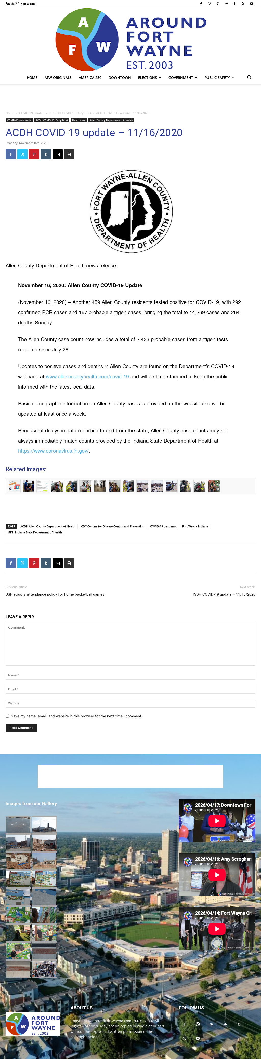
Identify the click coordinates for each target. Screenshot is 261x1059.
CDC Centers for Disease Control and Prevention (113, 526)
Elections (147, 77)
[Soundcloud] (226, 3)
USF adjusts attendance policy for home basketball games (55, 594)
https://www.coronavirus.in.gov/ (53, 450)
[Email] (58, 154)
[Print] (69, 154)
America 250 (90, 77)
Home (32, 77)
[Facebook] (201, 3)
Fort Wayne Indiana (195, 526)
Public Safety (217, 77)
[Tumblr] (235, 3)
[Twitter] (243, 3)
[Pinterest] (218, 3)
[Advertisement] (130, 97)
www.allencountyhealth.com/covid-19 (87, 376)
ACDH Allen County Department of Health (47, 526)
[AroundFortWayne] (130, 39)
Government (180, 77)
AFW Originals (58, 77)
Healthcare (79, 120)
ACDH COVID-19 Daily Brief (72, 113)
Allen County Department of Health (111, 120)
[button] (249, 78)
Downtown (120, 77)
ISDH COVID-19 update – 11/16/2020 (224, 594)
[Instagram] (209, 3)
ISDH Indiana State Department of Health (35, 532)
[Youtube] (251, 3)
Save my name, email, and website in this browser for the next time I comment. (76, 716)
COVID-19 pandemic (33, 113)
